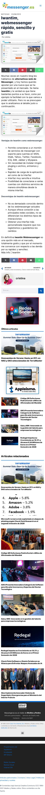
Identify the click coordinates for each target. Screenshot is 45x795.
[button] (22, 733)
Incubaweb (8, 752)
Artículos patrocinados (12, 715)
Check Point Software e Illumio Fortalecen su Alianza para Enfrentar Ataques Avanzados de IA (21, 662)
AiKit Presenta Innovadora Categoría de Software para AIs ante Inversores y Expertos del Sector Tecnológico (31, 415)
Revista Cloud (9, 765)
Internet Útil (8, 767)
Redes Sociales (9, 762)
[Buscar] (41, 290)
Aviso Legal (31, 778)
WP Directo (8, 755)
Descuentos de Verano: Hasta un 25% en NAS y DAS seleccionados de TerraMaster (21, 488)
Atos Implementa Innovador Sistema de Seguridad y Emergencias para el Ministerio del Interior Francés (21, 695)
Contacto (16, 718)
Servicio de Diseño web (31, 715)
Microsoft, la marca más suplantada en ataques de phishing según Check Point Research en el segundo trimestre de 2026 (22, 521)
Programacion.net (10, 747)
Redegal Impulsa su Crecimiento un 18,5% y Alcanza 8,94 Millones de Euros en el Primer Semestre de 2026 (31, 442)
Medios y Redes (34, 713)
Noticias (5, 14)
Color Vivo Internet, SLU (17, 723)
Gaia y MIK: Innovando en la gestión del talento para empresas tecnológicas (31, 428)
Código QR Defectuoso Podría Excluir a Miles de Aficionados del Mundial (30, 400)
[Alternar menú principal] (40, 5)
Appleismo (8, 749)
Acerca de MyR (27, 718)
